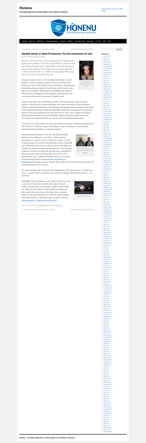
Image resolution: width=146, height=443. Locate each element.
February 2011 (107, 427)
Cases (62, 41)
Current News (52, 41)
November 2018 (107, 238)
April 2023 (106, 130)
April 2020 (106, 204)
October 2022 (107, 142)
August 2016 (106, 294)
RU (109, 41)
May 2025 (106, 80)
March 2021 (106, 181)
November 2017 (107, 263)
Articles (40, 41)
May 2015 (106, 325)
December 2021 (107, 163)
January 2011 (107, 429)
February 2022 (107, 158)
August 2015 (106, 319)
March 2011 (106, 425)
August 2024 (106, 99)
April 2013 (106, 374)
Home (24, 41)
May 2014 (106, 349)
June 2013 (106, 370)
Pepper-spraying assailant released (83, 49)
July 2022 (106, 148)
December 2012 (107, 382)
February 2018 (107, 257)
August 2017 (106, 269)
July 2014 (106, 345)
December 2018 (107, 236)
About (32, 41)
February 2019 (107, 232)
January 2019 (107, 234)
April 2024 (106, 107)
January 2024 (107, 113)
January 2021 (107, 185)
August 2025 (106, 74)
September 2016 (107, 292)
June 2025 (106, 78)
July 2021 (106, 173)
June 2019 (106, 224)
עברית (98, 41)
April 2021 (106, 179)
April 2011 (106, 423)
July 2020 (106, 197)
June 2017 (106, 273)
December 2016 (107, 286)
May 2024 (106, 105)
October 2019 (107, 216)
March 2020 (106, 206)
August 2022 (106, 146)
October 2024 (107, 95)
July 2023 (106, 124)
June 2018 (106, 249)
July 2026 (106, 58)
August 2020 (106, 195)
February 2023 (107, 134)
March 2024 (106, 109)
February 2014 (107, 355)
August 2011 (106, 415)
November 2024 (107, 93)
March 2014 (106, 353)
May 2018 (106, 251)
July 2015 (106, 321)
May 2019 (106, 226)
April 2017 (106, 277)
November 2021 (107, 165)
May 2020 (106, 202)
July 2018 (106, 247)
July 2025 (106, 76)
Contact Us (80, 41)
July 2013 (106, 368)
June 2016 (106, 298)
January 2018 (107, 259)
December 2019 (107, 212)
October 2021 (107, 167)
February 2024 (107, 111)
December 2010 (107, 431)
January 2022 (107, 160)
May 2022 (106, 152)
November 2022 (107, 140)
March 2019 (106, 230)
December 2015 (107, 310)
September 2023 (107, 119)
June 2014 (106, 347)
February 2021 (107, 183)
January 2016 (107, 308)
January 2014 (107, 358)
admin (43, 56)
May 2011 (106, 421)
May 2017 (106, 275)
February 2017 (107, 282)
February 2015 (107, 331)
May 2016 (106, 300)
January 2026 (107, 64)
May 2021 (106, 177)
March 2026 (106, 60)
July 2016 (106, 296)
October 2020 (107, 191)
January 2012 (107, 405)
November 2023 (107, 117)
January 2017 (107, 284)
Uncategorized (41, 205)
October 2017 (107, 265)
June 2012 (106, 394)
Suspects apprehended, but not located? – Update (38, 49)
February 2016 (107, 306)
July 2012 (106, 392)
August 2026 (106, 56)
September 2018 (107, 243)
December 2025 (107, 66)
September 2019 (107, 218)
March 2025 (106, 85)
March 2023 (106, 132)
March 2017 (106, 280)
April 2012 (106, 399)
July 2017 (106, 271)
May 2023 (106, 128)
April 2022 (106, 154)
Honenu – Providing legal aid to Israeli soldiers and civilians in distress (47, 438)
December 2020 (107, 187)
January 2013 (107, 380)
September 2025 (107, 72)
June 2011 (106, 419)
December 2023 (107, 115)
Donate (90, 41)
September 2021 (107, 169)
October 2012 (107, 386)
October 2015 (107, 314)
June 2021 (106, 175)
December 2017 (107, 261)
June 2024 (106, 103)
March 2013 (106, 376)
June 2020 (106, 199)
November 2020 (107, 189)
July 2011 (106, 417)
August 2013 (106, 366)
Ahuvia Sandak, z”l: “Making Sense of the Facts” (39, 200)
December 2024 (107, 91)
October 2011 (107, 411)
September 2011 (107, 413)
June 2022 (106, 150)
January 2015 (107, 333)
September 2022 (107, 144)
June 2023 (106, 126)
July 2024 (106, 101)
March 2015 (106, 329)
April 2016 (106, 302)
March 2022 (106, 156)
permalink (59, 205)
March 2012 (106, 401)
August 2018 (106, 245)
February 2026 (107, 62)
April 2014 (106, 351)
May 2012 (106, 397)
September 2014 (107, 341)
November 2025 (107, 68)
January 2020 (107, 210)
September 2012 (107, 388)
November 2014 (107, 337)
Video (70, 41)
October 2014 (107, 339)
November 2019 (107, 214)
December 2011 (107, 407)
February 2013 (107, 378)
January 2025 (107, 89)
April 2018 (106, 253)
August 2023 (106, 121)
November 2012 (107, 384)
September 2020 (107, 193)
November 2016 (107, 288)
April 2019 (106, 228)
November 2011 (107, 409)
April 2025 (106, 82)
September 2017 (107, 267)
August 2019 (106, 220)
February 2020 (107, 208)
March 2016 (106, 304)
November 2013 (107, 360)
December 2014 (107, 335)
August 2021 (106, 171)
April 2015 (106, 327)
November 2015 (107, 312)
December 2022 (107, 138)
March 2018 (106, 255)
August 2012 (106, 390)
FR (104, 41)
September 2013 (107, 364)
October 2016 (107, 290)
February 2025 (107, 87)
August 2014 (106, 343)
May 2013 (106, 372)
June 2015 (106, 323)
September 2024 (107, 97)
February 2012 (107, 403)
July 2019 (106, 222)
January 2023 (107, 136)
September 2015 (107, 316)
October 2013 (107, 362)
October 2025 (107, 70)
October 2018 (107, 241)
